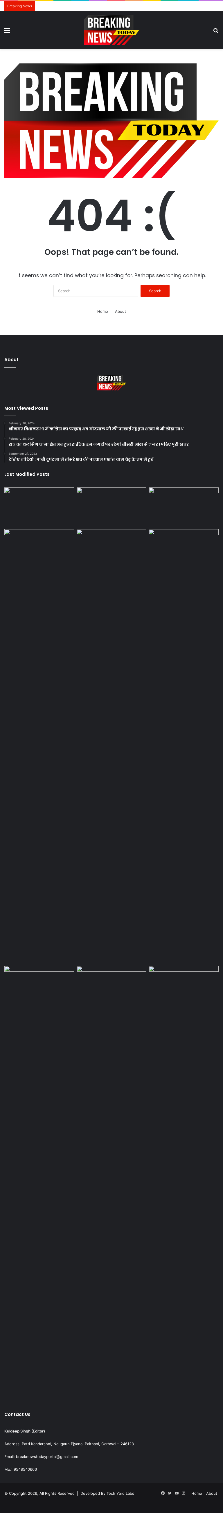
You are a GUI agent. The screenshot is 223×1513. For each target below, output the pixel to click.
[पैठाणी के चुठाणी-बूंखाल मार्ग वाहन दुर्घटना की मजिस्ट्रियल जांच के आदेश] (39, 507)
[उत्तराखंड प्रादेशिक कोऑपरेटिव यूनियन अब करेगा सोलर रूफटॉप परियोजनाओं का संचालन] (184, 1183)
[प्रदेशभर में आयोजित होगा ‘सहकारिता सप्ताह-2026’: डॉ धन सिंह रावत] (112, 549)
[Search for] (216, 32)
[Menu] (7, 32)
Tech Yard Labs (120, 1493)
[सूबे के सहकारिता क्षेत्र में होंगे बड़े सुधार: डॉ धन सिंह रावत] (184, 549)
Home (102, 311)
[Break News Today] (111, 30)
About (120, 311)
